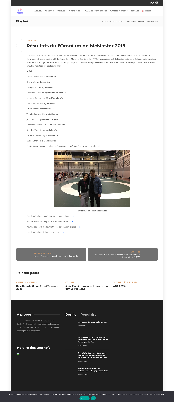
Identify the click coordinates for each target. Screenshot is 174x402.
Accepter (84, 398)
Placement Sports (119, 11)
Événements (131, 282)
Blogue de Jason (43, 253)
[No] (171, 396)
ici (74, 216)
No (93, 398)
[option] (38, 284)
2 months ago (82, 361)
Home (104, 21)
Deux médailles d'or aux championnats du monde (56, 256)
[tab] (71, 314)
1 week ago (81, 326)
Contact (135, 11)
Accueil (38, 11)
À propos (49, 11)
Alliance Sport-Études (96, 11)
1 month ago (82, 345)
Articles (61, 11)
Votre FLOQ (74, 11)
